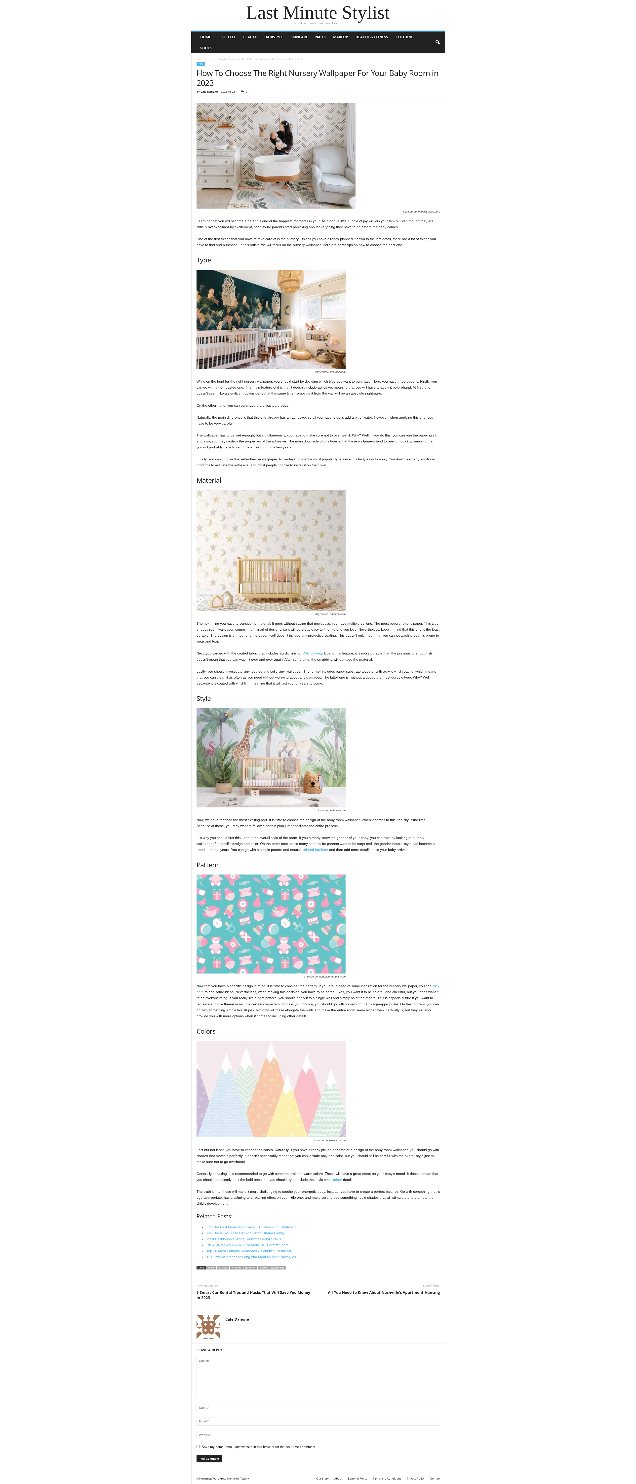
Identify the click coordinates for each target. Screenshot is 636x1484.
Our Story (322, 1478)
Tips (210, 59)
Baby (211, 1267)
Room (263, 1267)
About (338, 1478)
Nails (320, 37)
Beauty (250, 37)
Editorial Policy (357, 1478)
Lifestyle (227, 37)
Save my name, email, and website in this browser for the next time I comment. (259, 1447)
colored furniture (315, 850)
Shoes (206, 47)
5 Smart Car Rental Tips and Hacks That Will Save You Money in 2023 (253, 1295)
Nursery (250, 1267)
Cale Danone (209, 91)
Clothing (405, 37)
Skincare (299, 37)
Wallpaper (277, 1267)
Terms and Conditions (387, 1478)
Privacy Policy (416, 1478)
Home (205, 37)
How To (236, 1267)
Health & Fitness (372, 37)
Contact (435, 1478)
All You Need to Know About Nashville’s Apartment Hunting (384, 1292)
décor (337, 1180)
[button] (437, 42)
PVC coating (312, 653)
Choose (223, 1267)
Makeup (340, 37)
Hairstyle (273, 37)
